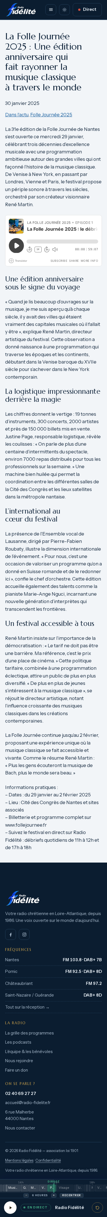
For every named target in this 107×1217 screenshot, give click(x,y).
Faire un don (16, 1070)
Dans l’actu (16, 114)
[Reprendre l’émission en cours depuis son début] (97, 1207)
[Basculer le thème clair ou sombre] (64, 9)
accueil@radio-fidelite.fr (28, 1102)
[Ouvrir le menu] (50, 9)
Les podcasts (18, 1042)
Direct (89, 9)
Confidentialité (48, 1160)
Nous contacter (20, 1128)
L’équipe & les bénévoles (29, 1051)
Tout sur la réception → (27, 1007)
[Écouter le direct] (10, 1207)
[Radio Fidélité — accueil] (21, 9)
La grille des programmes (29, 1033)
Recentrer (71, 1195)
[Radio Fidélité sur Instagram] (24, 934)
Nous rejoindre (19, 1060)
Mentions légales (19, 1160)
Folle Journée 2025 (51, 114)
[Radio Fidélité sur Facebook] (10, 934)
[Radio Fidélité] (53, 898)
